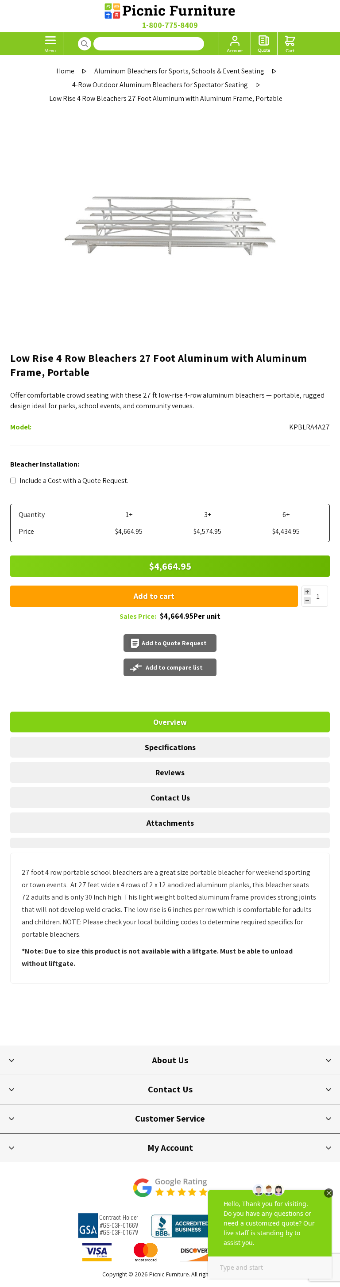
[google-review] (170, 1192)
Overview (170, 722)
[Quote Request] (264, 44)
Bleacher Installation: (44, 464)
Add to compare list (174, 667)
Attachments (170, 823)
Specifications (170, 747)
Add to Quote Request (174, 643)
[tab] (170, 722)
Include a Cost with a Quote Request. (73, 480)
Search (84, 43)
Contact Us (170, 798)
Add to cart (154, 596)
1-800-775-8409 (170, 25)
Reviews (170, 772)
